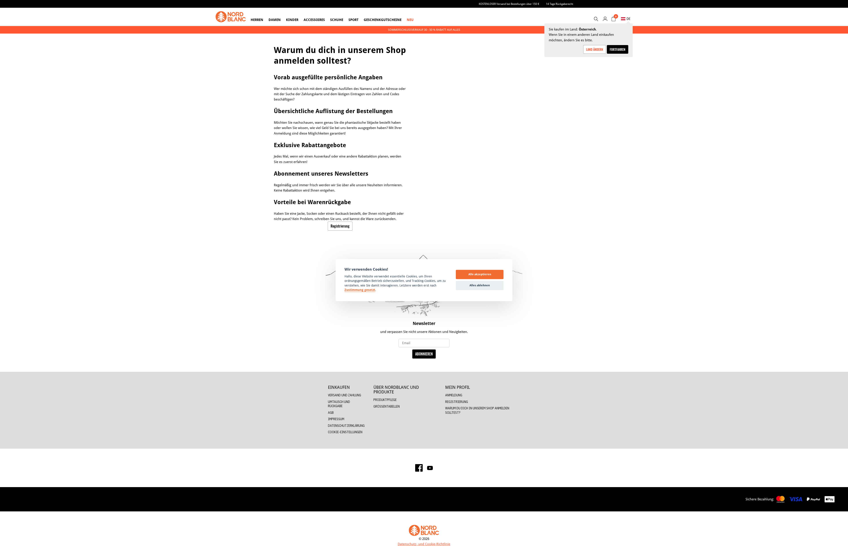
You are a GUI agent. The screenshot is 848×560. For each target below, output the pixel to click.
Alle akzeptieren (479, 274)
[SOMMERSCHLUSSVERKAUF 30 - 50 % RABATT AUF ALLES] (424, 30)
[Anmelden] (605, 19)
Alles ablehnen (479, 285)
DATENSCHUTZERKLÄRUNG (346, 425)
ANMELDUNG (453, 395)
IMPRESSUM (336, 419)
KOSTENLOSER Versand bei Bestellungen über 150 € (509, 4)
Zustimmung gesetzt (359, 290)
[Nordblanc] (230, 17)
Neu (410, 20)
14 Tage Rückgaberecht (559, 4)
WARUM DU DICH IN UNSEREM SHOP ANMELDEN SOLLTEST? (477, 410)
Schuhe (336, 20)
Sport (353, 20)
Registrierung (340, 226)
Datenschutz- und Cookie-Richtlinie (424, 544)
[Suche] (595, 19)
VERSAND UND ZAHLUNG (344, 395)
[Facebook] (419, 468)
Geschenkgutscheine (382, 20)
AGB (331, 412)
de (628, 19)
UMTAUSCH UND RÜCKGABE (339, 404)
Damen (275, 20)
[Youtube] (430, 468)
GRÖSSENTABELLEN (386, 406)
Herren (257, 20)
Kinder (292, 20)
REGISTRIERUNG (456, 402)
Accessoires (314, 20)
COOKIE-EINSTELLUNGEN (345, 432)
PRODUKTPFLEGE (385, 400)
